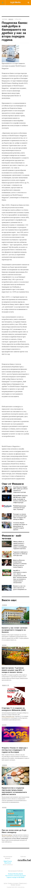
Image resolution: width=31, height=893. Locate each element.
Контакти (18, 885)
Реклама (13, 885)
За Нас (5, 883)
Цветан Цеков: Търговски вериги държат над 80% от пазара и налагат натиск (13, 670)
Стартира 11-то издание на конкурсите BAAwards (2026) (14, 709)
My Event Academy (7, 835)
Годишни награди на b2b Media (15, 877)
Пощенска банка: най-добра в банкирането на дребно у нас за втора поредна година (15, 31)
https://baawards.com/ (8, 716)
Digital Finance (8, 861)
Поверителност (23, 883)
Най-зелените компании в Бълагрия (15, 875)
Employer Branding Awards (15, 874)
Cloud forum (7, 863)
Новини (4, 605)
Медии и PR (5, 685)
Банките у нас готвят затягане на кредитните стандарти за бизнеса (14, 629)
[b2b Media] (15, 2)
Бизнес (4, 645)
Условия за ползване (13, 883)
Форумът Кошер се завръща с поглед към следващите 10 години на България (15, 749)
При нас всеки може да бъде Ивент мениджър (14, 831)
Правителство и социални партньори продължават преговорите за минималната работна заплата (14, 791)
